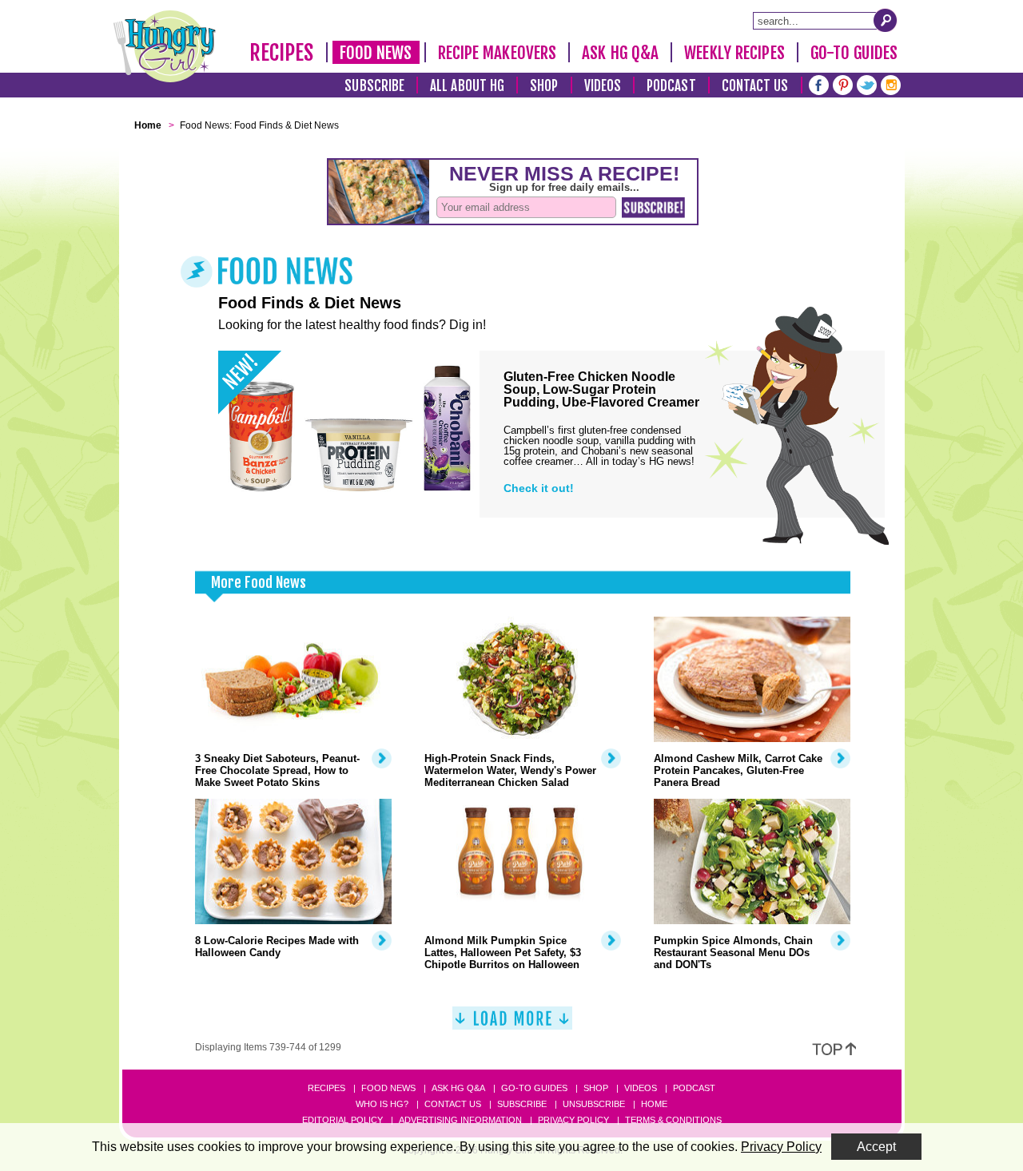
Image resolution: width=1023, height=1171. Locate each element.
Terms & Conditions (673, 1120)
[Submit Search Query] (886, 20)
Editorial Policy (342, 1120)
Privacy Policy (573, 1120)
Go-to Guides (534, 1088)
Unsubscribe (594, 1104)
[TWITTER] (867, 83)
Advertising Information (460, 1120)
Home (654, 1104)
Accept (876, 1146)
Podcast (671, 85)
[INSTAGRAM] (891, 83)
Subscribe (374, 85)
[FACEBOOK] (819, 83)
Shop (544, 85)
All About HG (467, 85)
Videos (603, 85)
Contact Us (755, 85)
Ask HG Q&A (620, 52)
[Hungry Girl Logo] (164, 46)
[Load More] (512, 1024)
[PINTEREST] (843, 83)
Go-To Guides (854, 52)
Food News (376, 52)
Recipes (281, 52)
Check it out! (539, 488)
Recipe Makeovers (497, 52)
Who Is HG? (382, 1104)
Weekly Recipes (734, 52)
